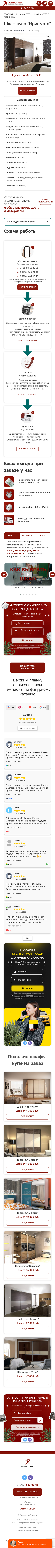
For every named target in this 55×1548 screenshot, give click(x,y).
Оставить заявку (27, 287)
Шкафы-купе (23, 14)
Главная (8, 14)
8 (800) (27, 1485)
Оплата (41, 536)
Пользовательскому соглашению (22, 648)
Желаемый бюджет (29, 630)
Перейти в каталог (28, 449)
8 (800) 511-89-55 (29, 268)
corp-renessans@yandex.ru (27, 1497)
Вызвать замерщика (27, 341)
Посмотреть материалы (27, 667)
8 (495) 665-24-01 (29, 272)
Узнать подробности (45, 201)
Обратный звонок (27, 1492)
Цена (9, 536)
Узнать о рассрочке (27, 395)
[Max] (30, 1043)
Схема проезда (27, 1509)
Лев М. (17, 808)
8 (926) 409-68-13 (29, 276)
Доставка (27, 536)
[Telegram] (25, 1043)
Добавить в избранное (27, 1515)
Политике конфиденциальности (28, 647)
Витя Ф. (17, 906)
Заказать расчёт (27, 91)
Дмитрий (18, 775)
